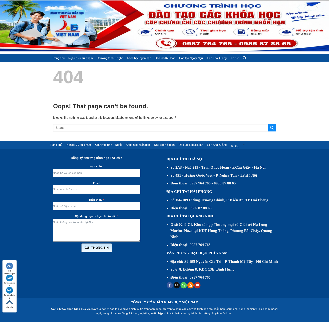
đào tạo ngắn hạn (214, 308)
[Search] (244, 58)
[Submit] (272, 127)
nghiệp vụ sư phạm (258, 308)
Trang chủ (58, 58)
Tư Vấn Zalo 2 (9, 295)
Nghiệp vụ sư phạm (80, 58)
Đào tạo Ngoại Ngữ (191, 58)
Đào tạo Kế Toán (165, 58)
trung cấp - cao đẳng (115, 313)
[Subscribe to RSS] (190, 285)
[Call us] (183, 285)
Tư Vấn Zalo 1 (9, 283)
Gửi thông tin (97, 247)
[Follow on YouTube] (197, 285)
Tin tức (234, 58)
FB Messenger (9, 271)
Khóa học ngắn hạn (139, 58)
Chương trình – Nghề (110, 58)
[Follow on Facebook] (170, 285)
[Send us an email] (177, 285)
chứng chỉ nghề (235, 308)
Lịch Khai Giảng (217, 58)
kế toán (133, 313)
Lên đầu (9, 307)
